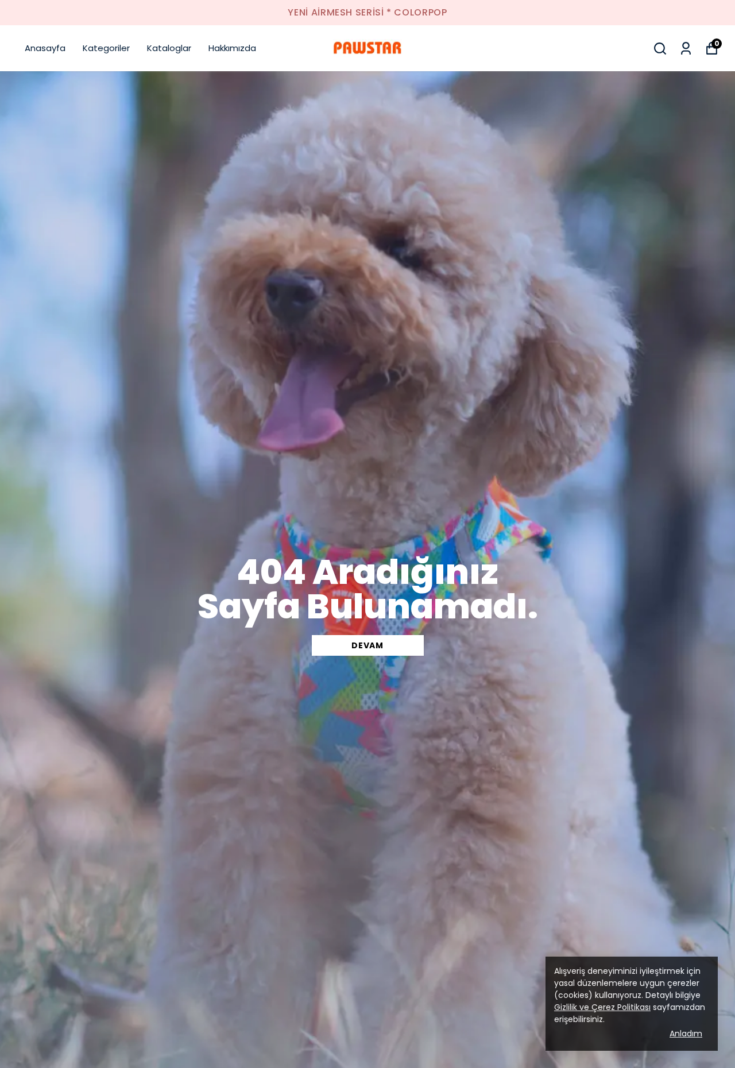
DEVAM (367, 645)
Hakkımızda (232, 48)
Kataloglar (169, 48)
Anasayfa (45, 48)
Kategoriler (106, 48)
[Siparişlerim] (686, 48)
